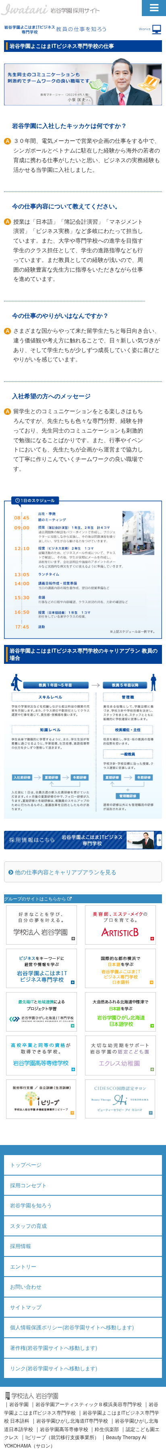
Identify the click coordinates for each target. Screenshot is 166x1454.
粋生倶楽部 (107, 1428)
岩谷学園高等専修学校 (64, 1428)
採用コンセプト (28, 1185)
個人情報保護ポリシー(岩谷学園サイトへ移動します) (72, 1327)
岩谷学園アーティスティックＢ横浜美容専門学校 (88, 1403)
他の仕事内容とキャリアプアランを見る (64, 872)
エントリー (23, 1266)
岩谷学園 (19, 1403)
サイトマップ (26, 1307)
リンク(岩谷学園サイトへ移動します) (53, 1368)
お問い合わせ (26, 1286)
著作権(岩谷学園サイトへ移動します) (53, 1347)
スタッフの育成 (28, 1226)
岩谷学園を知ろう (31, 1205)
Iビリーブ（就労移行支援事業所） (62, 1436)
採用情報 (20, 1246)
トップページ (26, 1164)
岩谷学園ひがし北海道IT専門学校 (72, 1420)
